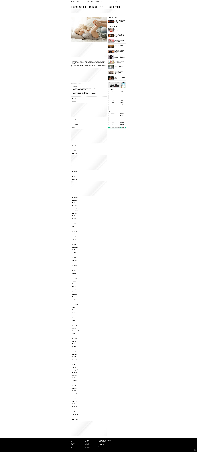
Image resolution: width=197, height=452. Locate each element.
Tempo (113, 100)
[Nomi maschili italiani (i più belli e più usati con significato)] (111, 35)
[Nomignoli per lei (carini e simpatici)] (111, 77)
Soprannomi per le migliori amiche (79, 89)
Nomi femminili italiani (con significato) (80, 92)
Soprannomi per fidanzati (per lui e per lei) (81, 90)
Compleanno (113, 113)
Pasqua (113, 124)
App (72, 444)
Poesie (122, 104)
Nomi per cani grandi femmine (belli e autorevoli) (118, 72)
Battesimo (122, 115)
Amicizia (113, 102)
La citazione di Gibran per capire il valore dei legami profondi (119, 21)
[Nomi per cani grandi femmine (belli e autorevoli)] (111, 72)
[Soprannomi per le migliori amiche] (111, 30)
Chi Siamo (87, 440)
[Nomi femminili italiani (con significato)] (111, 40)
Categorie (110, 89)
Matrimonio (122, 113)
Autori (113, 104)
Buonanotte (122, 93)
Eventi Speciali (122, 124)
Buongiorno (113, 93)
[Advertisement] (98, 11)
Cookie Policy (101, 444)
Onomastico (113, 115)
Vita (112, 91)
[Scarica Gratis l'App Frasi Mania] (117, 84)
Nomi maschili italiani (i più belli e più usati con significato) (84, 88)
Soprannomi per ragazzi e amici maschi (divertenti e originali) (84, 93)
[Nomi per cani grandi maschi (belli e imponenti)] (111, 56)
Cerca (72, 446)
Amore (122, 91)
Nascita (122, 120)
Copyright (101, 446)
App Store (87, 446)
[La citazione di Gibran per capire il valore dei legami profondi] (111, 21)
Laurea (113, 120)
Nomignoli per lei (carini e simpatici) (119, 78)
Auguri (110, 111)
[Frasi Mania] (76, 1)
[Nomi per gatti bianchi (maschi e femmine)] (111, 67)
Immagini (73, 443)
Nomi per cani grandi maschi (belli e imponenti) (119, 57)
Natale (113, 122)
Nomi (89, 95)
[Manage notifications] (195, 450)
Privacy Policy (101, 443)
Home (72, 440)
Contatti (86, 441)
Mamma (113, 98)
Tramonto (121, 102)
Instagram (87, 444)
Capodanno (122, 122)
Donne (122, 100)
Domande (112, 109)
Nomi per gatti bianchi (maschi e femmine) (118, 67)
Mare (122, 98)
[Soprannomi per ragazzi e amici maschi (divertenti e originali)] (111, 51)
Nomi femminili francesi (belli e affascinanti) (119, 62)
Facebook (87, 443)
